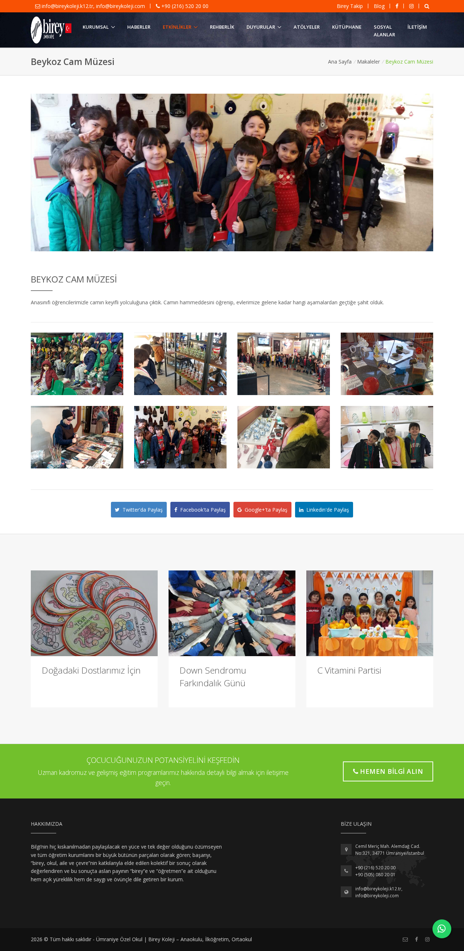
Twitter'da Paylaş (141, 509)
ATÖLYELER (307, 27)
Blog (379, 6)
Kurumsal (96, 27)
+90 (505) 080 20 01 (375, 874)
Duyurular (260, 27)
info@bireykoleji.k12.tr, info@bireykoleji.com (93, 6)
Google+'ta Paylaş (264, 509)
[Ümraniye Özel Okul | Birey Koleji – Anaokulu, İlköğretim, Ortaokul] (51, 30)
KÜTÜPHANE (346, 27)
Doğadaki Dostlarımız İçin (91, 670)
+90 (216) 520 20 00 (184, 6)
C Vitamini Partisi (349, 670)
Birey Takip (350, 6)
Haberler (138, 27)
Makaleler (368, 61)
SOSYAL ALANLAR (384, 31)
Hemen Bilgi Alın (391, 771)
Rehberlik (222, 27)
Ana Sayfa (340, 61)
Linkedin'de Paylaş (326, 509)
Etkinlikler (177, 27)
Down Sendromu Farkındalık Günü (212, 676)
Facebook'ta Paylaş (201, 509)
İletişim (417, 27)
